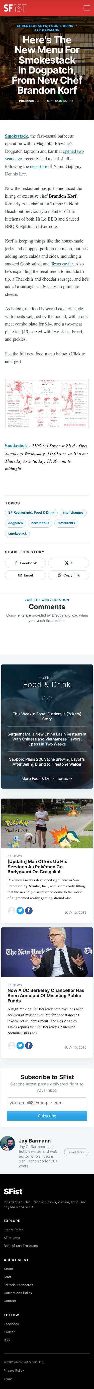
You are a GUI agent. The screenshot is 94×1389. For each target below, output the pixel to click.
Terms (8, 1379)
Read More (76, 1152)
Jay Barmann (47, 30)
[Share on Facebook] (29, 910)
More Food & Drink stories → (47, 778)
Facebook (11, 1324)
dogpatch (15, 523)
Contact (10, 1301)
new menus (40, 523)
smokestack (17, 533)
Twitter (9, 1332)
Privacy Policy (14, 1370)
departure (38, 166)
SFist (13, 1191)
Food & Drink (47, 684)
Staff (7, 1277)
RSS (7, 1340)
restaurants (66, 523)
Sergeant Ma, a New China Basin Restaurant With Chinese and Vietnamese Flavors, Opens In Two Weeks (47, 739)
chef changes (73, 512)
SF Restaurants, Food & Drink (45, 26)
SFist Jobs (12, 1238)
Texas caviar (62, 263)
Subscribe (47, 1115)
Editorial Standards (18, 1285)
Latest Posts (13, 1230)
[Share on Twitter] (20, 910)
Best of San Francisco (21, 1246)
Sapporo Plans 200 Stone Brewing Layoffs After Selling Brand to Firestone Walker (47, 762)
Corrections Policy (18, 1293)
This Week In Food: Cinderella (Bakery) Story (47, 716)
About (8, 1269)
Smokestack (16, 135)
